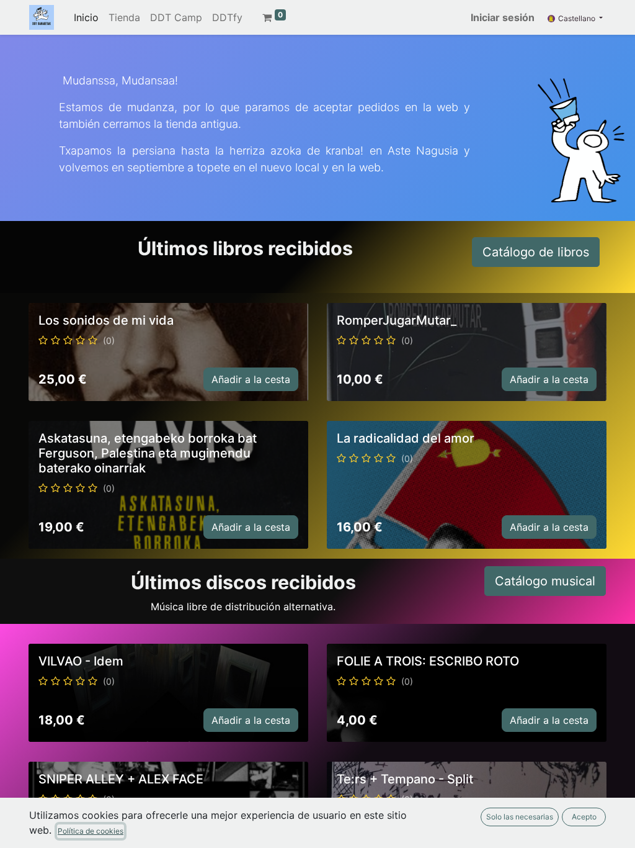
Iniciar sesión (503, 17)
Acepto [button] (584, 816)
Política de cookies (90, 831)
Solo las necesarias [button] (519, 816)
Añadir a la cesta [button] (250, 379)
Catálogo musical (545, 581)
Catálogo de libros (535, 252)
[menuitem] (86, 17)
